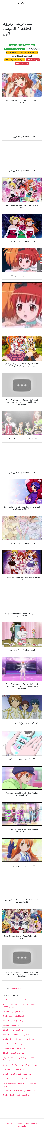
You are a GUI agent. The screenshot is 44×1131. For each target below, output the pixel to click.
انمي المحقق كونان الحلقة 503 (14, 1069)
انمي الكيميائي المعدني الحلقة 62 (15, 1078)
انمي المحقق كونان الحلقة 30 (13, 1030)
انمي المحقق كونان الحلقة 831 (14, 1020)
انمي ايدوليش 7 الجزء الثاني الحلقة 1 (22, 45)
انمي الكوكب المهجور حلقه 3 (13, 1016)
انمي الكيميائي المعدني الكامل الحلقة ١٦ (17, 1074)
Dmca (9, 1123)
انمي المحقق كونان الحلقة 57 (13, 1011)
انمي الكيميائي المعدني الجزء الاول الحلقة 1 (18, 1039)
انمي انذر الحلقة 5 (33, 59)
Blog (20, 2)
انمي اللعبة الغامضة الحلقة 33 (13, 1043)
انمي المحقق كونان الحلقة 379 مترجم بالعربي (19, 1090)
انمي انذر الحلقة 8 (22, 63)
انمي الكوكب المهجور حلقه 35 (14, 1048)
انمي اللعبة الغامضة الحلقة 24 (13, 1025)
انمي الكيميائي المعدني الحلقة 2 (14, 999)
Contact (19, 1123)
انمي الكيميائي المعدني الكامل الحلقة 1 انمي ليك (20, 1064)
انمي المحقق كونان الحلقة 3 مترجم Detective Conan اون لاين (19, 1005)
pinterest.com (16, 988)
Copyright (22, 1126)
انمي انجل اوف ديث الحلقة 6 (14, 59)
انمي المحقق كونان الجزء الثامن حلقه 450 (18, 1034)
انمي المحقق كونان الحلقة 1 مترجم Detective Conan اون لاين (19, 1058)
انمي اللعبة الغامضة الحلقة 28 (13, 1053)
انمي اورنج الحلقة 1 (32, 49)
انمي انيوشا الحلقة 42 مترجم (22, 56)
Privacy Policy (31, 1123)
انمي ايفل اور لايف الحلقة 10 (14, 49)
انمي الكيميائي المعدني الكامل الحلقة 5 (17, 1095)
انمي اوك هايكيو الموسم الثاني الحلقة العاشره (22, 52)
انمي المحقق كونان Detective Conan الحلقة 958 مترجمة (20, 1084)
